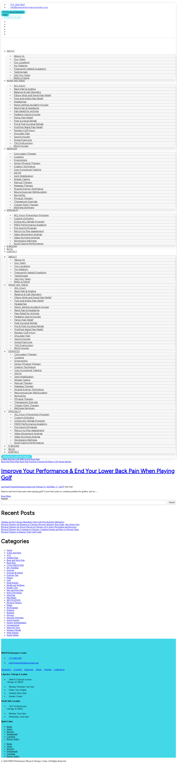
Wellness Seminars (24, 207)
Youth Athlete (13, 635)
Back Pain (24, 461)
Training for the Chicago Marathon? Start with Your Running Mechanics (32, 522)
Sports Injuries (65, 461)
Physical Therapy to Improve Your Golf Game (21, 532)
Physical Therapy (14, 603)
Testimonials (12, 734)
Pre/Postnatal (12, 608)
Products (10, 610)
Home (9, 727)
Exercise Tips (12, 575)
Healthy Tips (12, 588)
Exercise (33, 461)
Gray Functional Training (27, 169)
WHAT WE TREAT (16, 80)
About (9, 550)
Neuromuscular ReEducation (30, 192)
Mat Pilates (11, 598)
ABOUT (11, 51)
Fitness (10, 578)
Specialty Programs (15, 617)
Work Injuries (21, 146)
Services (10, 615)
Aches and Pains (14, 553)
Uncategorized (13, 625)
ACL (9, 555)
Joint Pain (11, 595)
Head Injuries (12, 583)
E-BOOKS (12, 246)
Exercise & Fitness (45, 461)
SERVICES (12, 148)
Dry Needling (13, 568)
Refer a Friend (21, 78)
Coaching (11, 736)
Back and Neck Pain (10, 461)
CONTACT (12, 251)
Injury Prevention (14, 593)
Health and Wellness (15, 585)
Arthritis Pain (12, 558)
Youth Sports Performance (28, 243)
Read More (6, 496)
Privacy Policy (13, 739)
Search (4, 498)
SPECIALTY (12, 210)
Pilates (9, 605)
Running (10, 612)
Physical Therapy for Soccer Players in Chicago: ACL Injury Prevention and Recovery (39, 527)
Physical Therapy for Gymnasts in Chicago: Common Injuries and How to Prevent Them (40, 529)
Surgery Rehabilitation (16, 622)
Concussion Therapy (25, 153)
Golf (56, 461)
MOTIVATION (13, 600)
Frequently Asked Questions (30, 69)
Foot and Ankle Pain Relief (28, 98)
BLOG (10, 249)
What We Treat (13, 627)
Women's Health (14, 630)
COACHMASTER (15, 565)
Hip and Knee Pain (15, 590)
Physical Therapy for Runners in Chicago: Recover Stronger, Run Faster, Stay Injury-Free (40, 524)
